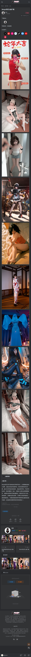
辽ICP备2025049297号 (20, 636)
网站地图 (13, 635)
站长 (6, 12)
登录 (12, 582)
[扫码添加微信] (28, 647)
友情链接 (17, 635)
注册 (21, 582)
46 (20, 530)
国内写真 (6, 6)
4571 (14, 530)
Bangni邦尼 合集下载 (8, 9)
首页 (3, 6)
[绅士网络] (15, 613)
